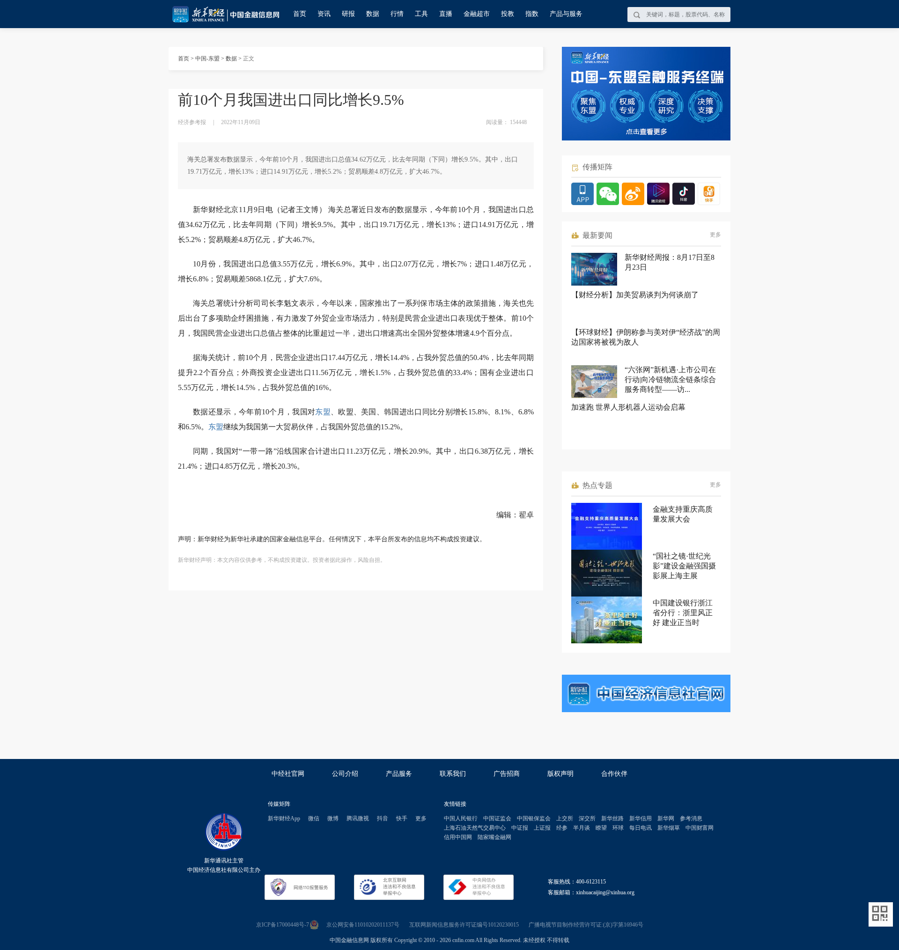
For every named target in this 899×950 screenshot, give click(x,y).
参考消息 (691, 818)
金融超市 (477, 13)
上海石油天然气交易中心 (475, 828)
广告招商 (507, 773)
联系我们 (453, 773)
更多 (715, 234)
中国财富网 (699, 828)
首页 (299, 13)
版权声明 (560, 773)
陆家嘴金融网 (494, 837)
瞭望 (601, 828)
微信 (313, 818)
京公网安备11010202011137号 (362, 924)
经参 (561, 828)
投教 (507, 13)
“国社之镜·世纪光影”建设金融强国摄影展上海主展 (684, 566)
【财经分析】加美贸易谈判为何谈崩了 (635, 295)
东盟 (323, 412)
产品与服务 (566, 13)
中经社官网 (288, 773)
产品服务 (399, 773)
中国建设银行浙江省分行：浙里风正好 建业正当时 (683, 612)
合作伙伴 (614, 773)
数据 (372, 13)
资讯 (324, 13)
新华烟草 (668, 828)
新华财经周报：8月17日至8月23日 (670, 262)
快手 (401, 818)
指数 (531, 13)
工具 (421, 13)
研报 (348, 13)
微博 (333, 818)
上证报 (542, 828)
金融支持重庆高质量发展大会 (683, 514)
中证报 (519, 828)
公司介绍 (345, 773)
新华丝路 (612, 818)
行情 (397, 13)
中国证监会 (497, 818)
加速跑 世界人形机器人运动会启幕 (628, 407)
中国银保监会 (534, 818)
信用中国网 (458, 837)
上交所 (564, 818)
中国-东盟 (207, 58)
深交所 (587, 818)
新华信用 (640, 818)
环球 (618, 828)
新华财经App (284, 818)
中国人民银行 (461, 818)
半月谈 (581, 828)
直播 (445, 13)
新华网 (665, 818)
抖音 (382, 818)
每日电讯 (640, 828)
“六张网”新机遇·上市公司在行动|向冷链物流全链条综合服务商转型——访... (670, 379)
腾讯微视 (357, 818)
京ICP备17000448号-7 (282, 924)
